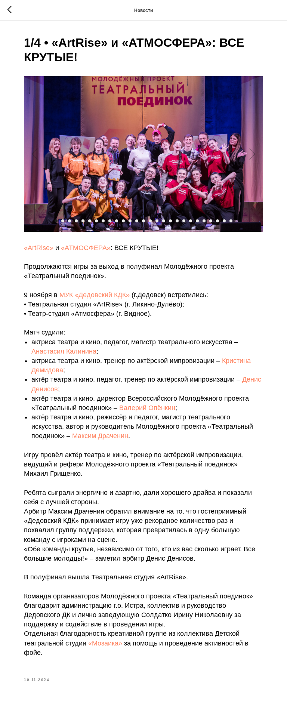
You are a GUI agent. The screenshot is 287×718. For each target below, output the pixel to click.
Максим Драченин (100, 436)
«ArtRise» (38, 248)
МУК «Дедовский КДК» (94, 295)
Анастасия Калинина (63, 351)
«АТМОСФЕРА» (86, 248)
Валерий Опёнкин (147, 408)
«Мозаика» (105, 643)
